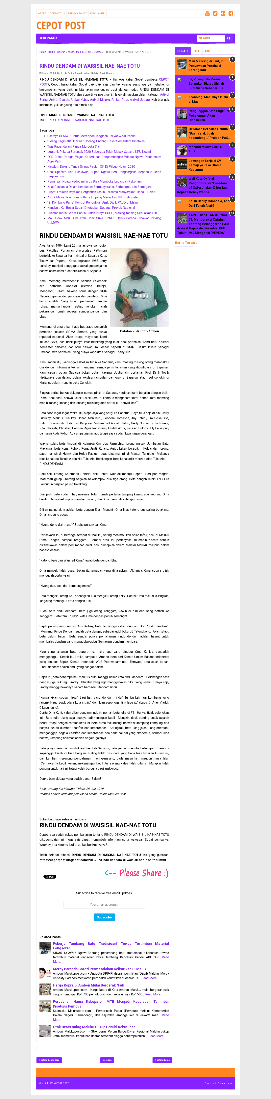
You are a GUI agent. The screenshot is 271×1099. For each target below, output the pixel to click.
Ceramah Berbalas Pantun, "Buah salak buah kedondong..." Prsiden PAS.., (210, 133)
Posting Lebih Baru (49, 1060)
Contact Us (57, 13)
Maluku (95, 73)
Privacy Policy (77, 13)
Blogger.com (225, 1083)
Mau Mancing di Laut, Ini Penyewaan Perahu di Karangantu (206, 65)
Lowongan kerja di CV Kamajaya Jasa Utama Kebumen (205, 165)
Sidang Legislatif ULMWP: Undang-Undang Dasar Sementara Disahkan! (96, 141)
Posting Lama (162, 1060)
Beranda (50, 38)
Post (102, 73)
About (42, 13)
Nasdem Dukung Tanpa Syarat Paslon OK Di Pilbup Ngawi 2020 (91, 166)
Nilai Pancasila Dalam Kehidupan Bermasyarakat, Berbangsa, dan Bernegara (99, 187)
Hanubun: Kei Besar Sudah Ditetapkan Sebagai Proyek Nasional (91, 208)
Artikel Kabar (79, 100)
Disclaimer (97, 13)
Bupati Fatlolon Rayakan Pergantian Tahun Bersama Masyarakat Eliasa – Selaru (101, 192)
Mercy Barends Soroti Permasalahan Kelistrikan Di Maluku (100, 969)
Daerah (79, 73)
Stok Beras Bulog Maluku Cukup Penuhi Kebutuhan (94, 1027)
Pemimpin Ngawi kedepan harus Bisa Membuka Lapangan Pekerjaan (94, 181)
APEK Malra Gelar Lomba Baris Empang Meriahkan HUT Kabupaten (93, 197)
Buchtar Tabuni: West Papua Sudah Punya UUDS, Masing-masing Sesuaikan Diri (102, 213)
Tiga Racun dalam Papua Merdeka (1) (73, 146)
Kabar (87, 73)
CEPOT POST (62, 1083)
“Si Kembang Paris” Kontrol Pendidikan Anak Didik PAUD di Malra (92, 202)
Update (110, 73)
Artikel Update (140, 100)
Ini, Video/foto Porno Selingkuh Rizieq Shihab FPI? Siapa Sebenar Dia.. (207, 83)
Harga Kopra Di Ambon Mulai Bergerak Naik (88, 985)
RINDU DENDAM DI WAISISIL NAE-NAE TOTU (78, 120)
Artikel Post (119, 100)
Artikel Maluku (100, 100)
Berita (71, 73)
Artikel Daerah (59, 100)
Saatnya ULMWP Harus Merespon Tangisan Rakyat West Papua (91, 136)
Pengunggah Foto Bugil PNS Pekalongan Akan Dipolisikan (210, 115)
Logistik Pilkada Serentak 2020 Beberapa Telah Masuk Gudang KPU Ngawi (99, 152)
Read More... (150, 978)
